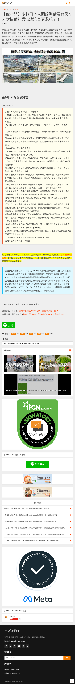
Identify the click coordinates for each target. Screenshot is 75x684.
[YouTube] (10, 646)
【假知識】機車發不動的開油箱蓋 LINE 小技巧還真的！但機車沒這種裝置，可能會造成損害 (19, 366)
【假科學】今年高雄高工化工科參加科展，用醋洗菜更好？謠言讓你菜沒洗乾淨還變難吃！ (54, 366)
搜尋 (67, 657)
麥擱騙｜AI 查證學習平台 (12, 673)
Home (4, 10)
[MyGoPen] (8, 3)
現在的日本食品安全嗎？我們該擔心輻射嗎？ (38, 311)
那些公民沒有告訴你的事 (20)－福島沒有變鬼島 (43, 314)
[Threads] (23, 646)
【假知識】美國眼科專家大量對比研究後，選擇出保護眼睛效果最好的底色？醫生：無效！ (36, 390)
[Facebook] (6, 646)
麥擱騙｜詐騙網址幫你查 (12, 669)
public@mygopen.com (18, 641)
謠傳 (16, 10)
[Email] (27, 646)
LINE (10, 10)
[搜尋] (66, 3)
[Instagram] (14, 646)
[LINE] (19, 646)
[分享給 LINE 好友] (8, 325)
